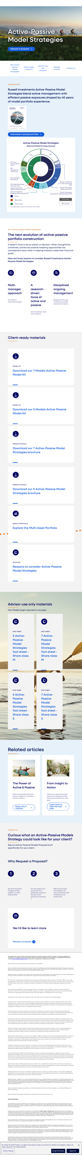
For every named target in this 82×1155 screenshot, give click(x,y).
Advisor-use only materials (43, 68)
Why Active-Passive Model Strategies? (15, 68)
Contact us (70, 68)
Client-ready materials (29, 68)
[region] (41, 1148)
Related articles (57, 68)
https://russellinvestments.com (20, 958)
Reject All (73, 1151)
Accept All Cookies (58, 1151)
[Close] (79, 1145)
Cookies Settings (8, 1151)
